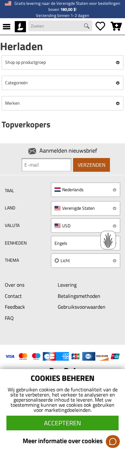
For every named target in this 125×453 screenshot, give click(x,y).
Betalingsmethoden (79, 296)
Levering (67, 285)
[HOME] (20, 26)
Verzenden (91, 165)
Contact (13, 296)
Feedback (15, 307)
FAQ (9, 318)
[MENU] (6, 26)
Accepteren (62, 423)
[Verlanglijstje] (100, 26)
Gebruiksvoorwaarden (81, 307)
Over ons (14, 285)
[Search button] (87, 26)
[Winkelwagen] (116, 26)
